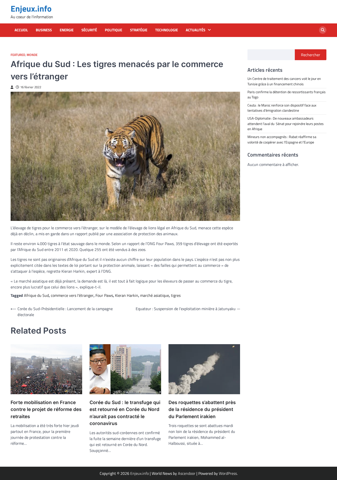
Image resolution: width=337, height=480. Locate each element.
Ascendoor (186, 473)
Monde (32, 55)
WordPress (228, 473)
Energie (67, 30)
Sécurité (89, 30)
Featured (18, 55)
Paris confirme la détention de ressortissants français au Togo (286, 94)
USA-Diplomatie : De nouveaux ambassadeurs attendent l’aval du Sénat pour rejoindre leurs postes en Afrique (285, 124)
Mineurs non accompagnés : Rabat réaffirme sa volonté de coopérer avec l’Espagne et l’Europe (281, 139)
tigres (176, 295)
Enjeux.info (31, 8)
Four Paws (104, 295)
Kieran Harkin (126, 295)
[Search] (322, 30)
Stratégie (138, 30)
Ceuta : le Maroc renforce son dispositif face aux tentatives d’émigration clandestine (281, 107)
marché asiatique (154, 295)
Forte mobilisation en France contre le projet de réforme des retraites (46, 409)
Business (44, 30)
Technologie (166, 30)
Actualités (195, 30)
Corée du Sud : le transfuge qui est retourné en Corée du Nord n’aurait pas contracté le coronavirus (125, 413)
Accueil (21, 30)
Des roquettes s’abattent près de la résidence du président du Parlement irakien (202, 409)
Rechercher (310, 55)
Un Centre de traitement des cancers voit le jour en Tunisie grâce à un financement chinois (284, 81)
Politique (113, 30)
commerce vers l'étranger (72, 295)
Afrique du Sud (36, 295)
